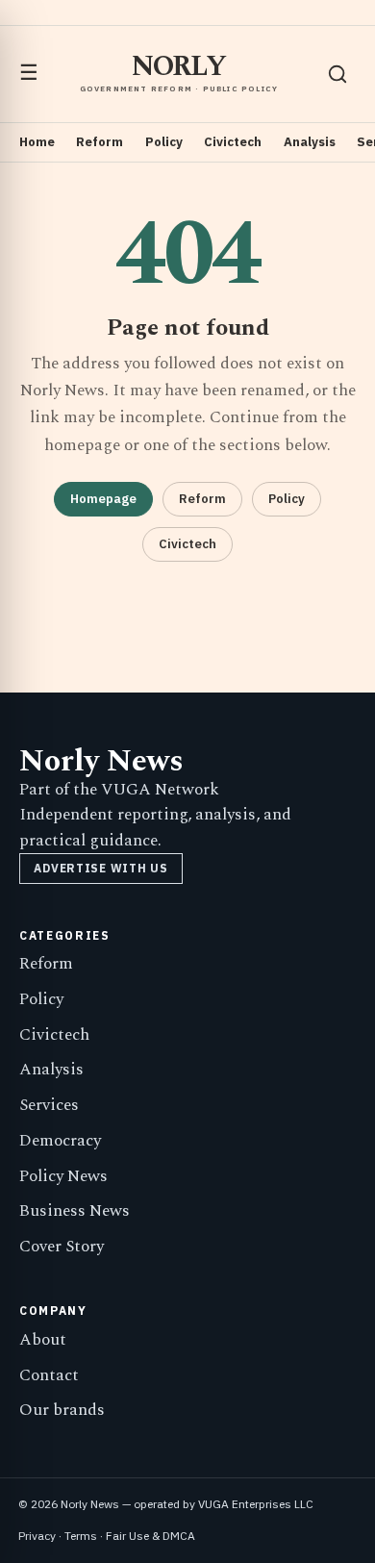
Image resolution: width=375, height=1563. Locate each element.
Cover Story (61, 1246)
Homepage (103, 499)
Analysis (310, 142)
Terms (80, 1535)
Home (37, 142)
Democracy (60, 1140)
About (42, 1339)
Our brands (62, 1410)
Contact (49, 1375)
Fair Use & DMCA (150, 1535)
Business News (74, 1210)
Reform (99, 142)
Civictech (233, 142)
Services (49, 1105)
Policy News (63, 1176)
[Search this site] (337, 74)
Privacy (37, 1535)
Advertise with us (100, 868)
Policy (164, 142)
